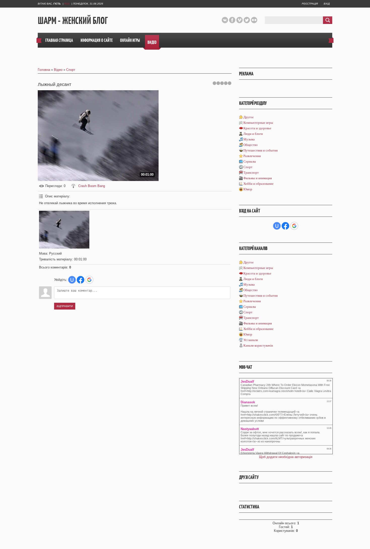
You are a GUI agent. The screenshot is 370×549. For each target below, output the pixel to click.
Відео (58, 70)
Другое (248, 117)
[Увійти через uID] (72, 280)
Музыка (249, 139)
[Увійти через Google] (89, 280)
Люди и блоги (253, 134)
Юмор (247, 189)
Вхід (327, 3)
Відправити (65, 306)
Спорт (70, 70)
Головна (44, 70)
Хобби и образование (258, 184)
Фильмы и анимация (257, 178)
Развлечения (252, 156)
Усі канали (250, 340)
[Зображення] (64, 230)
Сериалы (249, 161)
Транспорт (251, 172)
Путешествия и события (260, 150)
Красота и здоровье (257, 128)
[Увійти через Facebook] (80, 280)
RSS (66, 3)
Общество (250, 145)
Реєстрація (310, 3)
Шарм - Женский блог (73, 20)
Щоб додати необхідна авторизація (285, 457)
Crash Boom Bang (91, 186)
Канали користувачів (258, 345)
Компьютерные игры (258, 123)
